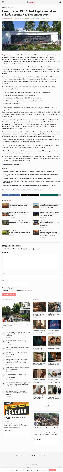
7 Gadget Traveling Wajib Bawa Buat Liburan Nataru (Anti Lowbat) (53, 314)
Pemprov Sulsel (20, 189)
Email (4, 280)
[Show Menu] (3, 2)
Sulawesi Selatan (37, 189)
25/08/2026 (43, 209)
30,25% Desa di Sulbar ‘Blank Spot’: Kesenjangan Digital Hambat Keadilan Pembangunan (19, 222)
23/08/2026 (43, 237)
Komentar (5, 252)
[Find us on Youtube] (28, 468)
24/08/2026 (43, 217)
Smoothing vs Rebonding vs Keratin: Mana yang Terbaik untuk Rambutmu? (39, 381)
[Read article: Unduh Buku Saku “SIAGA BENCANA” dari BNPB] (16, 408)
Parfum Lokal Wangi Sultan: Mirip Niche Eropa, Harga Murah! (54, 365)
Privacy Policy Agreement (10, 288)
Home (3, 7)
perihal (44, 455)
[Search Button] (60, 2)
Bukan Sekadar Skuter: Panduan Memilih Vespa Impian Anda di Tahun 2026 (54, 381)
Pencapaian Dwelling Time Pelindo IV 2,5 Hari (17, 347)
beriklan (34, 455)
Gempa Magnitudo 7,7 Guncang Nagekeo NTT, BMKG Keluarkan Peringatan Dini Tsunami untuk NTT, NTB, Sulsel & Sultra (18, 384)
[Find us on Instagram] (31, 468)
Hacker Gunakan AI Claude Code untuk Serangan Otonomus (54, 332)
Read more (8, 430)
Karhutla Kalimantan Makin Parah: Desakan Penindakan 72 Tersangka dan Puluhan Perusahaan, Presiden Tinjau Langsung (17, 360)
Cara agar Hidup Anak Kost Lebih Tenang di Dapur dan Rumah (39, 332)
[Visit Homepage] (31, 2)
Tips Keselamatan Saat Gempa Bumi (46, 428)
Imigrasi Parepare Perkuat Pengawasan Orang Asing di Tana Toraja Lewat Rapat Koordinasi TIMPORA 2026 (49, 223)
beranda (18, 455)
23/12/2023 (37, 430)
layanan (29, 455)
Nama (4, 273)
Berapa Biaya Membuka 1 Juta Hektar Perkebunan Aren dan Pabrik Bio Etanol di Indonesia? (16, 392)
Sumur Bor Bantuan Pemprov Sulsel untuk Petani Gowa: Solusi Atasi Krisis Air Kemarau (29, 185)
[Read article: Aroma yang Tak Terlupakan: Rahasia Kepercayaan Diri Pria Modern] (39, 357)
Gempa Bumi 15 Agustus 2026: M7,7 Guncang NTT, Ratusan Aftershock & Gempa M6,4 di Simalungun (18, 334)
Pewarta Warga (7, 18)
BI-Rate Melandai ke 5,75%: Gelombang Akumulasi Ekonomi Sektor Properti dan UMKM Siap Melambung (18, 376)
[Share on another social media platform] (59, 195)
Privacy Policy (27, 290)
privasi (39, 455)
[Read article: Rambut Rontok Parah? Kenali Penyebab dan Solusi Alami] (54, 341)
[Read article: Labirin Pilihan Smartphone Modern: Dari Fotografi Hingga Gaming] (39, 389)
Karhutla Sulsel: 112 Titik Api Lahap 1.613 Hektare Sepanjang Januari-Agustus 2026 (28, 171)
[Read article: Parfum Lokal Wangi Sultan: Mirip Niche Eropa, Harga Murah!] (54, 357)
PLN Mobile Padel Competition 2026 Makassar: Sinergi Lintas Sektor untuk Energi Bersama (49, 214)
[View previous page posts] (45, 405)
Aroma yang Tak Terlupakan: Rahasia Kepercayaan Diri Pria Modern (39, 365)
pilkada (29, 189)
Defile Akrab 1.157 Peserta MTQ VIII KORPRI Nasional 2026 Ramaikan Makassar (27, 178)
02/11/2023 (6, 421)
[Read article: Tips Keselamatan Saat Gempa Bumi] (46, 419)
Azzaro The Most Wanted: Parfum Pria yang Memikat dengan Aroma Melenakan (39, 348)
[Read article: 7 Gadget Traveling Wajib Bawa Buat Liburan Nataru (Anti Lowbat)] (54, 307)
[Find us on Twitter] (34, 468)
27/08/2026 (12, 209)
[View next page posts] (48, 405)
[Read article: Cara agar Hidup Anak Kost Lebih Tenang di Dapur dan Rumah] (39, 324)
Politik (34, 18)
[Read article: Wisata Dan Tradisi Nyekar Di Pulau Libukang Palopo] (16, 312)
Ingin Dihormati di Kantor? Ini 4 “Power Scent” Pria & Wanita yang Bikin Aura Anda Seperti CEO (54, 398)
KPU (13, 189)
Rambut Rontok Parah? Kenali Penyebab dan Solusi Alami (54, 347)
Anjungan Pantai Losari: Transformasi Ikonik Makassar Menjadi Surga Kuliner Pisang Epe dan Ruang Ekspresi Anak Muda (50, 233)
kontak (24, 455)
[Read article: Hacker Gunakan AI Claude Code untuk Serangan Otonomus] (54, 324)
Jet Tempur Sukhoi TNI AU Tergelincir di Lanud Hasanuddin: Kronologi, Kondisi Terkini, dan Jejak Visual (50, 205)
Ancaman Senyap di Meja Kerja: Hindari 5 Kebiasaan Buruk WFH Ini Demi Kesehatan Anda (38, 315)
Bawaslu (8, 189)
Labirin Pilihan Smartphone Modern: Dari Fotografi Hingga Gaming (39, 397)
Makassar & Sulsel (10, 7)
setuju (52, 470)
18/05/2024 (17, 18)
